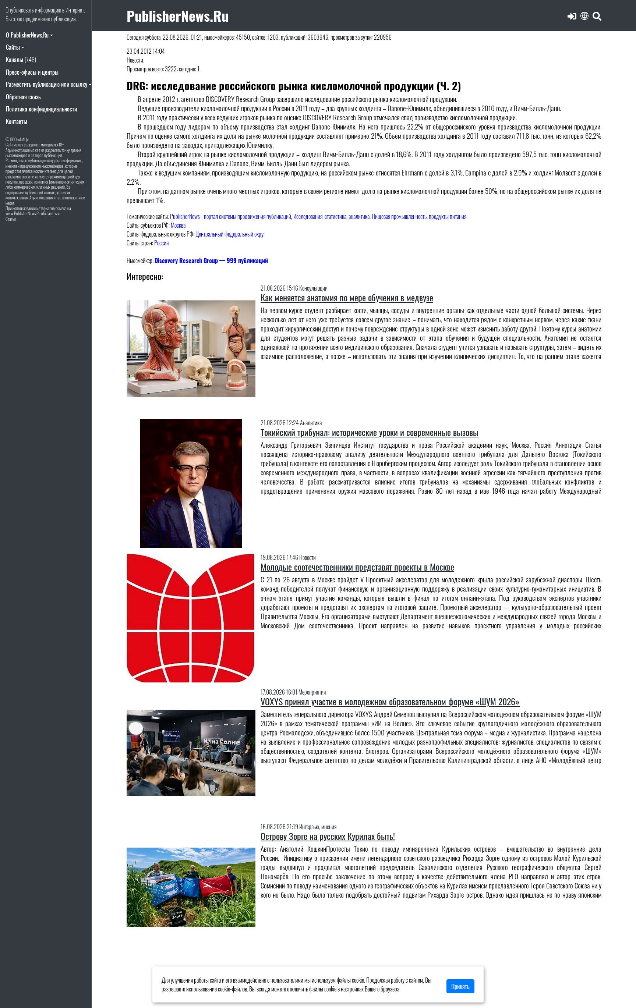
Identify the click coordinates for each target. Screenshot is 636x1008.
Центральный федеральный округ (230, 234)
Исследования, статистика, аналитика (331, 216)
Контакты (16, 121)
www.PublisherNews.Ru (23, 213)
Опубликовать (20, 10)
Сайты (13, 47)
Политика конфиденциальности (41, 108)
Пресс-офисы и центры (32, 72)
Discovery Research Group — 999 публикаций (211, 260)
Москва (178, 225)
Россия (161, 242)
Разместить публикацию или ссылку (46, 84)
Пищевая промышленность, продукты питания (419, 216)
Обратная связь (23, 96)
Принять (460, 986)
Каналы (21, 59)
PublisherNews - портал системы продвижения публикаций (230, 216)
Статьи (11, 219)
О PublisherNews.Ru (27, 35)
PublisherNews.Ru (178, 15)
